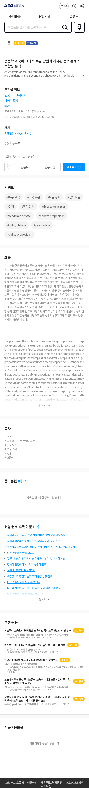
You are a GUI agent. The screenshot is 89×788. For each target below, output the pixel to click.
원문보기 (26, 167)
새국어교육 (11, 100)
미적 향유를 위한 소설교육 (20, 552)
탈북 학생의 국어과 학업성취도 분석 (25, 594)
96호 (7, 106)
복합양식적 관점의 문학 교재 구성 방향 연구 (29, 576)
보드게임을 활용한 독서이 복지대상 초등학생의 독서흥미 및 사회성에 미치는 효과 (37, 681)
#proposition (42, 225)
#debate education (54, 206)
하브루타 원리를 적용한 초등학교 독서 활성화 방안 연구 (37, 630)
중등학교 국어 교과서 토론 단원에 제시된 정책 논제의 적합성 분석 (41, 547)
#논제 (10, 206)
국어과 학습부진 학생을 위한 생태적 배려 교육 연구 (33, 541)
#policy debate (16, 225)
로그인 (64, 5)
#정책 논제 (28, 206)
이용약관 (32, 783)
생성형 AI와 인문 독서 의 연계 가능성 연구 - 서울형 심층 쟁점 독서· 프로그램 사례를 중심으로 (36, 698)
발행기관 (45, 16)
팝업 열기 (25, 481)
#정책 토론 (74, 197)
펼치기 (42, 405)
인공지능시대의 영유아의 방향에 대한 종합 (31, 660)
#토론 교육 (13, 197)
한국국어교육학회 (15, 95)
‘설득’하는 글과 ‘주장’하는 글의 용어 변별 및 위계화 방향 (36, 558)
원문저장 (50, 167)
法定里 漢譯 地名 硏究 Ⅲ (21, 570)
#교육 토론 (33, 197)
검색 (64, 30)
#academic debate (19, 216)
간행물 (74, 16)
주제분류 (15, 16)
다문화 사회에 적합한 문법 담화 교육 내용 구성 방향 (33, 588)
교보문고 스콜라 (14, 783)
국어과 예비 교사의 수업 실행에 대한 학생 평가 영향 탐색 (36, 535)
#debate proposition (52, 216)
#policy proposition (19, 234)
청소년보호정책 (75, 783)
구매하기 (72, 167)
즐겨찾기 (78, 32)
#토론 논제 (54, 197)
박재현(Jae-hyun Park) (17, 133)
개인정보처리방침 (52, 782)
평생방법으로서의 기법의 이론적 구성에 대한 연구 (34, 645)
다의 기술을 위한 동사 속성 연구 (23, 582)
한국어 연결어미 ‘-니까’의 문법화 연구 (26, 564)
